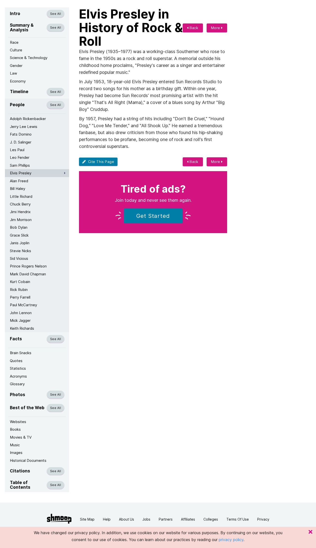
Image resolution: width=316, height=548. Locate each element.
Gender (16, 65)
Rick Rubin (19, 289)
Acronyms (18, 376)
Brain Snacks (20, 352)
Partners (166, 519)
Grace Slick (19, 235)
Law (13, 73)
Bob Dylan (18, 227)
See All (55, 14)
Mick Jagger (20, 320)
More (216, 28)
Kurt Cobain (20, 281)
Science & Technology (28, 57)
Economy (18, 81)
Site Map (87, 519)
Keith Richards (22, 328)
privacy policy (231, 539)
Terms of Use (237, 519)
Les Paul (17, 149)
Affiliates (188, 519)
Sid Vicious (19, 258)
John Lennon (21, 312)
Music (15, 445)
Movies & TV (21, 437)
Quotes (16, 360)
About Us (126, 519)
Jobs (146, 519)
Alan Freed (19, 181)
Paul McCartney (23, 305)
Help (107, 519)
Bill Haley (17, 188)
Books (15, 429)
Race (14, 42)
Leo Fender (19, 157)
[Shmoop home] (59, 519)
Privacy (263, 519)
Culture (16, 50)
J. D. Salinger (20, 142)
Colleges (210, 519)
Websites (18, 421)
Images (16, 452)
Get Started (153, 216)
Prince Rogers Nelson (28, 266)
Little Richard (21, 196)
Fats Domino (21, 134)
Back (193, 28)
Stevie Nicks (20, 250)
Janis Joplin (19, 243)
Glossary (17, 384)
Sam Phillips (20, 165)
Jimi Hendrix (20, 211)
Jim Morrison (21, 219)
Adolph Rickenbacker (28, 118)
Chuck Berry (20, 204)
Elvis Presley (20, 173)
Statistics (18, 368)
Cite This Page (100, 162)
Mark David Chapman (28, 274)
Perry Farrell (20, 297)
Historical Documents (28, 460)
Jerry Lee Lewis (23, 126)
